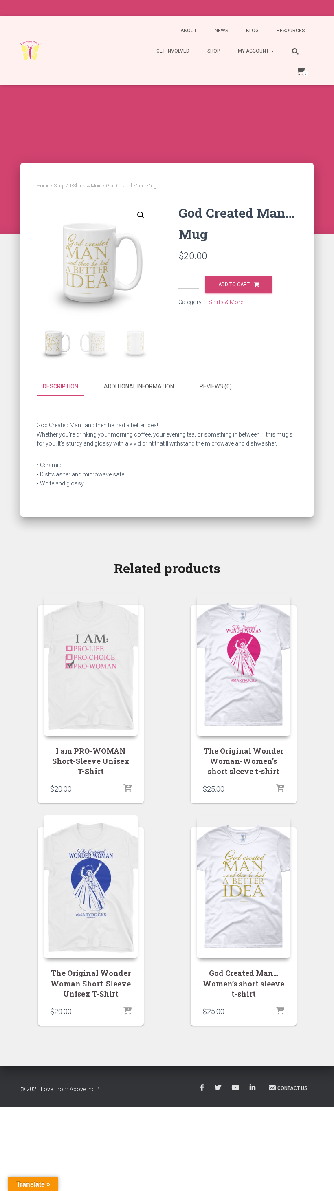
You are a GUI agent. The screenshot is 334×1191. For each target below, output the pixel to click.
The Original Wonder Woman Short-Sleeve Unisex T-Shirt (91, 983)
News (221, 30)
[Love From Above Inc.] (30, 50)
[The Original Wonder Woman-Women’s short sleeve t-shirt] (243, 664)
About (188, 30)
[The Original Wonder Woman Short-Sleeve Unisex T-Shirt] (91, 886)
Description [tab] (60, 386)
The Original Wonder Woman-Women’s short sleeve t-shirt (243, 761)
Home (43, 186)
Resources (291, 30)
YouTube (236, 1088)
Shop (213, 51)
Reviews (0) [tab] (216, 386)
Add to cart (234, 284)
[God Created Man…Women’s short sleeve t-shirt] (243, 886)
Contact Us (292, 1088)
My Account (254, 51)
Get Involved (172, 51)
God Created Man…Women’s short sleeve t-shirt (243, 983)
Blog (252, 30)
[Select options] (127, 789)
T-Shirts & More (85, 186)
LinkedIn (253, 1088)
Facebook (202, 1088)
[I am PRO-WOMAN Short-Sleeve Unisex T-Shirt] (91, 664)
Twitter (218, 1088)
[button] (141, 215)
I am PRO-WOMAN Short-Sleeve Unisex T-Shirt (91, 761)
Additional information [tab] (139, 386)
